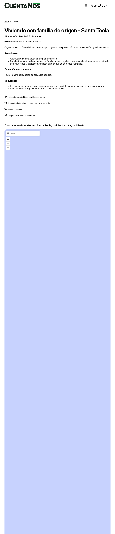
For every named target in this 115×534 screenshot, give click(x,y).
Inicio (6, 22)
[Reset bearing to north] (8, 147)
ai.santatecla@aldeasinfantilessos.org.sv (27, 97)
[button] (99, 5)
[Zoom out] (8, 143)
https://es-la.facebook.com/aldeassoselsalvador (29, 103)
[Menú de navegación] (85, 6)
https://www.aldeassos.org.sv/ (22, 115)
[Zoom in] (8, 139)
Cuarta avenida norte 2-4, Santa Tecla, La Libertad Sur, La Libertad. (45, 125)
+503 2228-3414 (15, 109)
